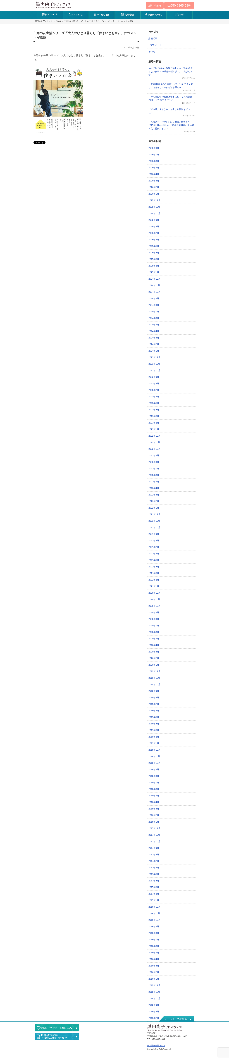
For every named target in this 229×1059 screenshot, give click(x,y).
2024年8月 (153, 305)
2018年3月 (153, 808)
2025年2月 (153, 265)
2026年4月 (153, 174)
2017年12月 (154, 828)
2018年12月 (154, 750)
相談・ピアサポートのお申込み (57, 1027)
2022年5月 (153, 481)
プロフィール (76, 15)
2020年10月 (154, 606)
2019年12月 (154, 671)
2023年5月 (153, 403)
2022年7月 (153, 468)
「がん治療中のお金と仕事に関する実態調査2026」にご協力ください (170, 98)
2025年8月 (153, 226)
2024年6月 (153, 318)
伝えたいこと (50, 15)
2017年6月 (153, 867)
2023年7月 (153, 390)
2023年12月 (154, 357)
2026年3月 (153, 180)
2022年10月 (154, 449)
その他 (151, 51)
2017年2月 (153, 893)
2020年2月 (153, 658)
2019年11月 (154, 678)
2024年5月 (153, 324)
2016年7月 (153, 939)
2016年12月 (154, 907)
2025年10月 (154, 213)
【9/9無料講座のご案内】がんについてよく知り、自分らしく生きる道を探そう (170, 86)
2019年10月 (154, 684)
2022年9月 (153, 455)
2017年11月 (154, 835)
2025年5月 (153, 246)
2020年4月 (153, 645)
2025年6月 (153, 239)
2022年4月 (153, 488)
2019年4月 (153, 723)
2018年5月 (153, 795)
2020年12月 (154, 593)
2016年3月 (153, 965)
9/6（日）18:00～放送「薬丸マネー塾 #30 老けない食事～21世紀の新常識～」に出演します (170, 71)
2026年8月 (153, 148)
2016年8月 (153, 933)
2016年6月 (153, 946)
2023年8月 (153, 383)
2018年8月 (153, 776)
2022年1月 (153, 508)
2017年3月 (153, 887)
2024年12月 (154, 279)
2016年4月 (153, 959)
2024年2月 (153, 344)
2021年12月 (154, 514)
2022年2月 (153, 501)
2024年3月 (153, 337)
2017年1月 (153, 900)
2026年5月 (153, 167)
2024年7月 (153, 311)
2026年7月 (153, 154)
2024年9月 (153, 298)
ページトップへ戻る (176, 1019)
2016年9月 (153, 926)
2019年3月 (153, 730)
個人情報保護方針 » (156, 1045)
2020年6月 (153, 632)
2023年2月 (153, 422)
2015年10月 (154, 998)
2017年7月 (153, 861)
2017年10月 (154, 841)
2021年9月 (153, 534)
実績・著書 (128, 15)
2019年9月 (153, 691)
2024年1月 (153, 351)
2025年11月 (154, 207)
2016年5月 (153, 952)
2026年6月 (153, 161)
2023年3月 (153, 416)
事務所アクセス (153, 15)
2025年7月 (153, 233)
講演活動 (152, 38)
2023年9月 (153, 377)
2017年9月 (153, 848)
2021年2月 (153, 579)
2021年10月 (154, 527)
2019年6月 (153, 710)
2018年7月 (153, 782)
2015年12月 (154, 985)
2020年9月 (153, 612)
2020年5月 (153, 638)
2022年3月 (153, 494)
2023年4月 (153, 409)
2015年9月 (153, 1005)
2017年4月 (153, 880)
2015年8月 (153, 1011)
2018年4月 (153, 802)
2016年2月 (153, 972)
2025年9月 (153, 220)
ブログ (179, 15)
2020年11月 (154, 599)
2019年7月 (153, 704)
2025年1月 (153, 272)
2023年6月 (153, 396)
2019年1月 (153, 743)
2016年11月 (154, 913)
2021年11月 (154, 521)
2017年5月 (153, 874)
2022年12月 (154, 436)
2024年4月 (153, 331)
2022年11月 (154, 442)
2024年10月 (154, 292)
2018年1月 (153, 822)
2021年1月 (153, 586)
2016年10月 (154, 920)
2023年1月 (153, 429)
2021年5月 (153, 560)
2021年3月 (153, 573)
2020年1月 (153, 665)
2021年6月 (153, 553)
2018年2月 (153, 815)
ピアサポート (155, 45)
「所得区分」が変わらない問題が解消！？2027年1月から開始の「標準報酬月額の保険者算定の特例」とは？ (171, 125)
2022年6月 (153, 475)
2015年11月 (154, 992)
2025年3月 (153, 259)
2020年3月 (153, 651)
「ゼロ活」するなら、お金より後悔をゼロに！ (169, 111)
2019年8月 (153, 697)
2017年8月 (153, 854)
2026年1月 (153, 194)
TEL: (179, 5)
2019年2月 (153, 736)
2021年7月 (153, 547)
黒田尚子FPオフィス (53, 5)
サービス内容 (101, 15)
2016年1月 (153, 979)
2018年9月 (153, 769)
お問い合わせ (154, 5)
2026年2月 (153, 187)
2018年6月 (153, 789)
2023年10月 (154, 370)
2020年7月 (153, 625)
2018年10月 (154, 763)
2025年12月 (154, 200)
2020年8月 (153, 619)
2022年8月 (153, 462)
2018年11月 (154, 756)
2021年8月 (153, 540)
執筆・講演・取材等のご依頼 (57, 1036)
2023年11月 (154, 364)
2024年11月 (154, 285)
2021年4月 (153, 566)
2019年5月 (153, 717)
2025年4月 (153, 252)
